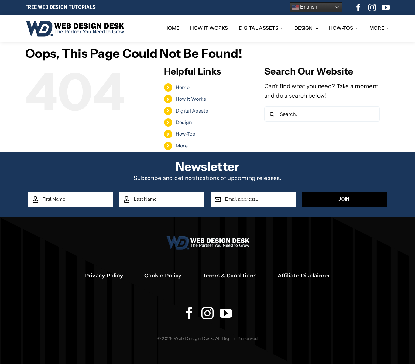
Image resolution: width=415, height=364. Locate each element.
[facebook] (358, 7)
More (182, 146)
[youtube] (386, 7)
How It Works (191, 99)
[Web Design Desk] (207, 238)
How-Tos (185, 134)
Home (183, 87)
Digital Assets (192, 111)
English (308, 6)
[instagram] (372, 7)
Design (184, 122)
